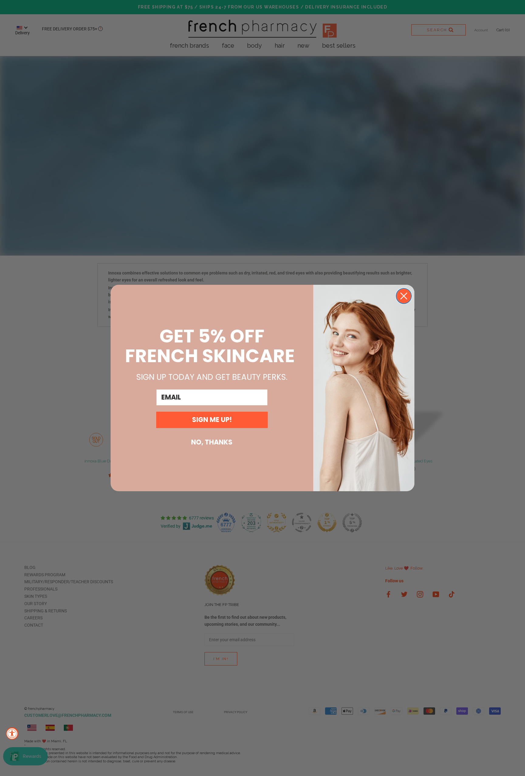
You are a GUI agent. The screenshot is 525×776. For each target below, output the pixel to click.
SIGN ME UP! (212, 419)
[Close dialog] (403, 296)
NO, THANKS (211, 442)
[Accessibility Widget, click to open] (12, 733)
